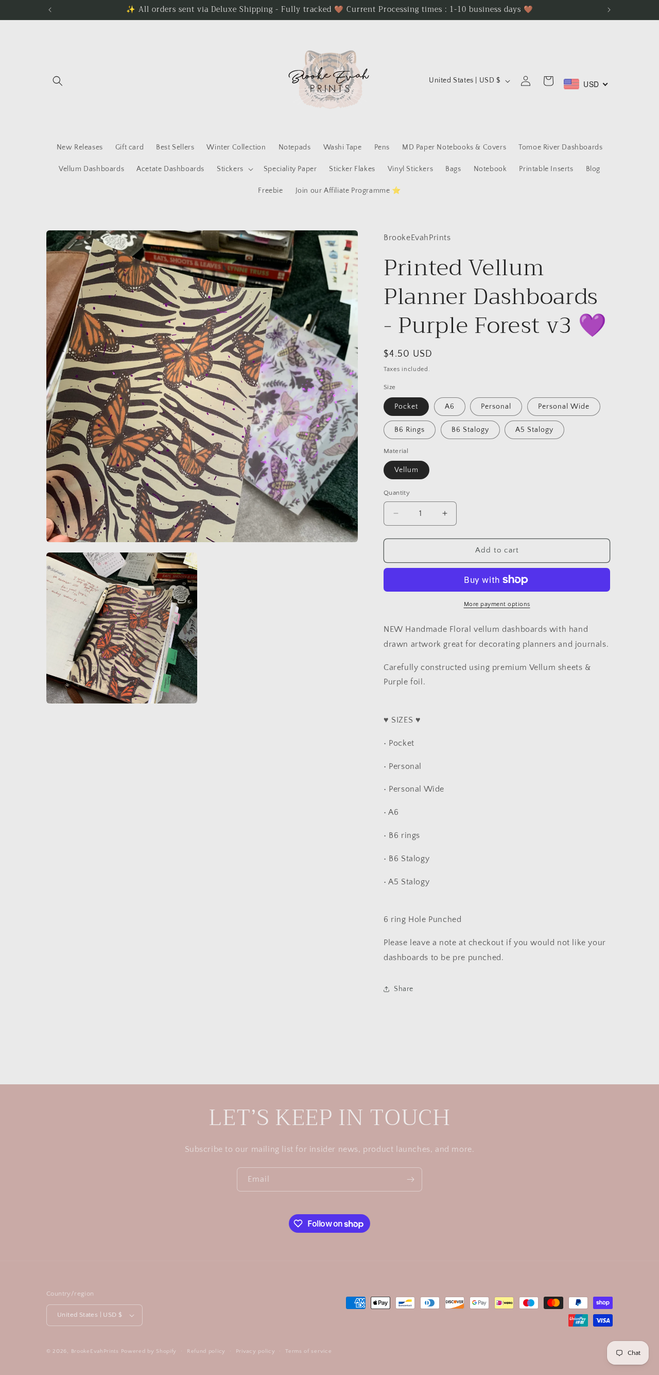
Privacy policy (255, 1351)
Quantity (397, 492)
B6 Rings (409, 430)
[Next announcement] (609, 10)
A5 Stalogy (534, 430)
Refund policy (206, 1351)
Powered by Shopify (149, 1351)
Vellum (406, 470)
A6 (450, 407)
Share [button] (403, 989)
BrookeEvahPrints (96, 1351)
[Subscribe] (410, 1179)
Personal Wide (563, 407)
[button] (57, 81)
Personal (496, 407)
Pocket (406, 407)
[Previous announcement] (50, 10)
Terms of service (308, 1351)
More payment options (497, 604)
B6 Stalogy (470, 430)
